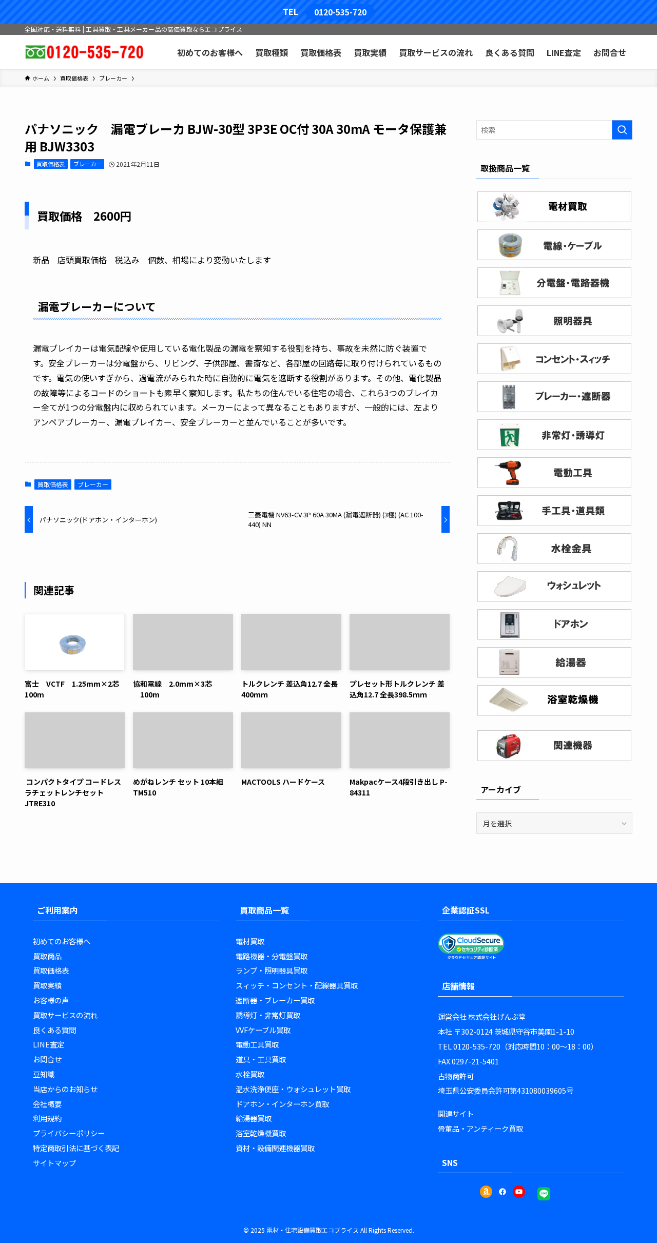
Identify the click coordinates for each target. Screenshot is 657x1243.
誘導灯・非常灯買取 (268, 1014)
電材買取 (250, 941)
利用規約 (47, 1118)
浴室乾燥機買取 (261, 1133)
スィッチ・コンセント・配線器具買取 (297, 985)
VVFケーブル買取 (263, 1029)
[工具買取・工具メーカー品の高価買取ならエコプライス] (84, 52)
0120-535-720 (340, 11)
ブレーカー (87, 164)
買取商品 (47, 955)
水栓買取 (250, 1074)
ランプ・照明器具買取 (271, 970)
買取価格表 (50, 164)
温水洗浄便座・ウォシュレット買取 (293, 1088)
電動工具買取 (257, 1044)
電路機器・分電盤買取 (271, 955)
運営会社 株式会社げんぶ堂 (482, 1016)
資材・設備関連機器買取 (275, 1147)
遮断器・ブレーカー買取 (275, 1000)
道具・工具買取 (261, 1059)
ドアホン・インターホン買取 (282, 1103)
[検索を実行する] (622, 130)
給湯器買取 (254, 1118)
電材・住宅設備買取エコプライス (312, 1230)
